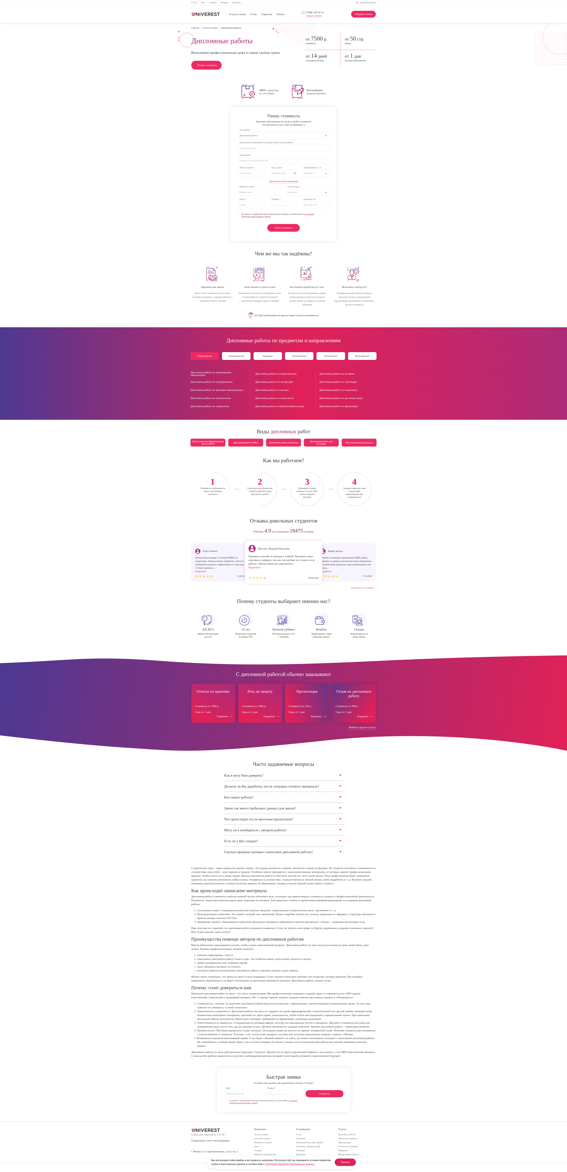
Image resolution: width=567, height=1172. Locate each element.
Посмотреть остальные (362, 588)
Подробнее (255, 567)
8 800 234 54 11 (315, 12)
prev (194, 532)
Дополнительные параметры (283, 181)
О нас (253, 14)
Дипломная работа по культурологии (211, 381)
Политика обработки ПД (308, 1146)
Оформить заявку (364, 14)
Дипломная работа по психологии (274, 398)
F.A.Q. (194, 2)
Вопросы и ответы (263, 1142)
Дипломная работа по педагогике (338, 389)
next (372, 532)
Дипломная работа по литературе (274, 381)
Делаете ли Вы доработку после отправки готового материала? (271, 786)
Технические (330, 356)
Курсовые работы (346, 1134)
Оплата (281, 14)
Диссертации (344, 1142)
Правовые (268, 356)
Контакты (236, 2)
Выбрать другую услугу (362, 727)
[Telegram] (317, 2)
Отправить (324, 1093)
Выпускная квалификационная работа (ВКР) (208, 442)
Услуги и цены (237, 14)
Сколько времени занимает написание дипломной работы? (268, 852)
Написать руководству (265, 1154)
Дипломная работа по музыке (272, 389)
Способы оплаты (262, 1138)
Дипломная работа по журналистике (276, 373)
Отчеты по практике (348, 1146)
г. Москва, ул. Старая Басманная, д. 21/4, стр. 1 (214, 1151)
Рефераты (343, 1150)
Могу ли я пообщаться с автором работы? (255, 830)
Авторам (224, 2)
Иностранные (362, 356)
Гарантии (266, 14)
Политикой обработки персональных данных (289, 1164)
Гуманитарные (204, 356)
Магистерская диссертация (359, 442)
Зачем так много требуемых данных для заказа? (260, 808)
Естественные (299, 356)
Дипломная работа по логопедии (338, 381)
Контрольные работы (348, 1154)
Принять (345, 1162)
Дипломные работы (347, 1138)
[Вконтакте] (312, 2)
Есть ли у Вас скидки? (241, 841)
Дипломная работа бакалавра (283, 442)
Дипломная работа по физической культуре (279, 406)
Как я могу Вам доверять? (243, 775)
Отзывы (212, 2)
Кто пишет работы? (238, 797)
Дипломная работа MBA (245, 442)
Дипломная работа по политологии (210, 398)
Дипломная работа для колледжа (321, 442)
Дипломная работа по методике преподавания (216, 389)
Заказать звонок (314, 16)
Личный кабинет (368, 2)
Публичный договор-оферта (310, 1142)
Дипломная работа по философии (338, 406)
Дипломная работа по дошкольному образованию (210, 373)
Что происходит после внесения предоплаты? (258, 819)
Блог (203, 2)
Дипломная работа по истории (336, 373)
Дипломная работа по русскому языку (341, 398)
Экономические (236, 356)
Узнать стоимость (207, 65)
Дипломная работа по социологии (209, 406)
